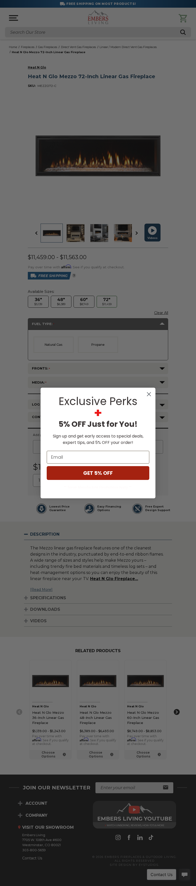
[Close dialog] (148, 394)
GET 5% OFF (98, 473)
